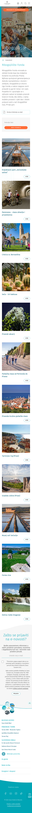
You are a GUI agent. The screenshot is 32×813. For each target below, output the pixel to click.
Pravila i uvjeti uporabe (13, 804)
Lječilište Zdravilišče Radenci (10, 733)
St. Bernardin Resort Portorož (11, 743)
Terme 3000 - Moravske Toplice (11, 730)
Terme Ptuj (5, 736)
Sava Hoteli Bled (6, 723)
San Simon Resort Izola (9, 749)
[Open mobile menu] (29, 3)
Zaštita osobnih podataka (20, 688)
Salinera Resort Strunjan (9, 746)
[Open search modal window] (25, 3)
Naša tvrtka (6, 765)
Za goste (5, 759)
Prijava (16, 693)
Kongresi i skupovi (8, 771)
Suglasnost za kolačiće (14, 806)
